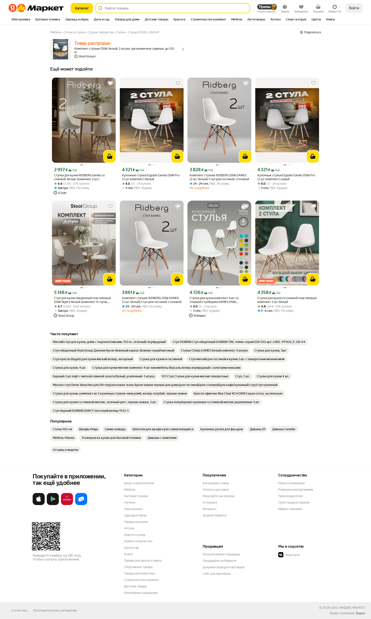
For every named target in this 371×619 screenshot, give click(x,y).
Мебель (129, 489)
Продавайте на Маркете (219, 560)
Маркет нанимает (290, 509)
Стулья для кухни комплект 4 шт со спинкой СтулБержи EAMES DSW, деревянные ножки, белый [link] (214, 300)
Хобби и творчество (138, 541)
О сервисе (210, 502)
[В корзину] (109, 156)
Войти (354, 8)
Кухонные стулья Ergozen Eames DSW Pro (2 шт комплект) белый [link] (150, 177)
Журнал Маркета (215, 515)
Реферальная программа (295, 489)
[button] (308, 555)
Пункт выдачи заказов (294, 502)
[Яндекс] (360, 613)
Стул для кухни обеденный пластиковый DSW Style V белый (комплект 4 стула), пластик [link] (82, 300)
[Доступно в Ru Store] (81, 504)
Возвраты (209, 509)
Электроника (133, 509)
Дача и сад (131, 547)
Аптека (129, 528)
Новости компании (291, 483)
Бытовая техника (136, 496)
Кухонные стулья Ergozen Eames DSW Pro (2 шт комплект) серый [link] (286, 177)
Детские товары (135, 586)
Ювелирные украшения (140, 592)
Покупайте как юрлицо (219, 496)
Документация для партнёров (224, 567)
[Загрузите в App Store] (39, 504)
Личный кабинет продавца (221, 554)
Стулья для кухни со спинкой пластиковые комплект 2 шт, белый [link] (287, 300)
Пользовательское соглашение (55, 610)
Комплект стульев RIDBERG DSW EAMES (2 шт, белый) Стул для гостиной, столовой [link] (219, 177)
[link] (109, 341)
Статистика (19, 610)
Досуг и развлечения (139, 483)
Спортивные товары (138, 567)
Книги (128, 554)
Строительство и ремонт (141, 580)
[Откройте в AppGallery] (67, 504)
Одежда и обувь (135, 515)
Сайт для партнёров (217, 573)
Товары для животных (139, 573)
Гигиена (129, 502)
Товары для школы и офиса (143, 560)
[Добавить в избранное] (110, 83)
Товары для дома (136, 522)
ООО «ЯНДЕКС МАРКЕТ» (348, 607)
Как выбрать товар (216, 483)
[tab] (21, 20)
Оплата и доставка (216, 489)
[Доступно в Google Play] (53, 504)
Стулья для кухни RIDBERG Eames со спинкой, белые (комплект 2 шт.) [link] (79, 177)
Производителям (290, 496)
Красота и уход (134, 534)
